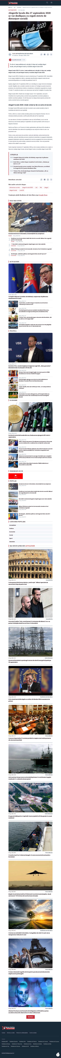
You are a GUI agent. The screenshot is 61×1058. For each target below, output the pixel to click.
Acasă (11, 7)
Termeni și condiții (11, 1032)
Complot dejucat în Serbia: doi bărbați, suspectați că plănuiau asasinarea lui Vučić (30, 158)
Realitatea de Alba (47, 1044)
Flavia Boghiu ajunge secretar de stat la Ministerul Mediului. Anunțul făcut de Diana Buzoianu (33, 380)
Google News (43, 195)
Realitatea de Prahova (32, 1041)
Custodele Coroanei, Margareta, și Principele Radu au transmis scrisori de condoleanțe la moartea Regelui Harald (34, 395)
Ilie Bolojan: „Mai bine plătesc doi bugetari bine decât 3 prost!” (29, 254)
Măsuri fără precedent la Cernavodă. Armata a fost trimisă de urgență (31, 249)
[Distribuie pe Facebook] (44, 54)
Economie (13, 250)
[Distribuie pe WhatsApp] (48, 54)
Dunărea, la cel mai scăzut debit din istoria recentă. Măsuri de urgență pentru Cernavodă (35, 492)
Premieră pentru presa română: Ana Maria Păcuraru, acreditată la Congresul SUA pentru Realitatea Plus (32, 167)
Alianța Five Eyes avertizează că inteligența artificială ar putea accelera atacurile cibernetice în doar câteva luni (28, 1012)
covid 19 (21, 190)
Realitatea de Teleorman (17, 1044)
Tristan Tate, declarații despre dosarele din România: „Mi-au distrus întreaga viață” (31, 172)
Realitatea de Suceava (54, 1041)
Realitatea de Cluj (5, 1046)
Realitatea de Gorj (27, 1044)
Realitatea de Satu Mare (25, 53)
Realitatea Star (22, 1041)
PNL (41, 187)
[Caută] (47, 3)
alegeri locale (13, 190)
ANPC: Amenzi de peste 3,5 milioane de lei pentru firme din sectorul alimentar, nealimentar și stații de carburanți (35, 442)
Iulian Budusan (49, 658)
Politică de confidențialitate (22, 1032)
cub (36, 187)
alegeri (46, 187)
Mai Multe (30, 1017)
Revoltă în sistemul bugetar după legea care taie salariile (29, 244)
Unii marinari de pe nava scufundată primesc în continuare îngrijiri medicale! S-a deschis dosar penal (29, 778)
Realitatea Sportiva (14, 1041)
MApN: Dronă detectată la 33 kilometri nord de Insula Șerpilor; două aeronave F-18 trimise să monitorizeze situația (29, 895)
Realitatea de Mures (34, 1046)
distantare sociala (14, 187)
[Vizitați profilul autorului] (9, 54)
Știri (14, 7)
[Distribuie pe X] (51, 54)
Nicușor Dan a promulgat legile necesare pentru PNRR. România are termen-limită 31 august (34, 372)
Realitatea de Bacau (6, 1044)
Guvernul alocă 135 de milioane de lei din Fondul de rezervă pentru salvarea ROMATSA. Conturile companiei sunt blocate (35, 450)
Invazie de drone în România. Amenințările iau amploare (26, 233)
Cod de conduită (33, 1032)
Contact (3, 1032)
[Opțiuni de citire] (58, 1055)
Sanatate (13, 245)
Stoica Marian (49, 736)
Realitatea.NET (5, 1041)
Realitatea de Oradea (37, 1044)
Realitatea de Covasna (43, 1041)
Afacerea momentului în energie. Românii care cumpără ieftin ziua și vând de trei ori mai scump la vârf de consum (35, 456)
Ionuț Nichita (49, 580)
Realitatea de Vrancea (15, 1046)
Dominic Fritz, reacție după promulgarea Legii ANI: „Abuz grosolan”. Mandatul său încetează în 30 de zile (29, 367)
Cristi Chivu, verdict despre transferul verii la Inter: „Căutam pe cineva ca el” (31, 163)
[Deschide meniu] (51, 3)
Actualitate (19, 7)
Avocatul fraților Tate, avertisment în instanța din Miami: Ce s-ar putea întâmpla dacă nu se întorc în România (29, 622)
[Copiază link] (41, 54)
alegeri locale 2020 (27, 187)
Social (10, 235)
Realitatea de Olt (25, 1046)
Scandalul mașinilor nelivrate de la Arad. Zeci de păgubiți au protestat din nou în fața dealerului (35, 325)
